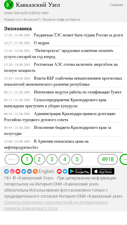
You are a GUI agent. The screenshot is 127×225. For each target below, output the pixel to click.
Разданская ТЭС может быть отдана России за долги (78, 34)
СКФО (8, 13)
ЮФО (45, 13)
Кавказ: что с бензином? (22, 19)
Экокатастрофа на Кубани (61, 19)
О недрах (41, 42)
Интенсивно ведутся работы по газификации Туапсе (78, 91)
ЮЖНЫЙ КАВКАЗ (27, 13)
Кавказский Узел (38, 4)
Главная (116, 5)
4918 (108, 159)
